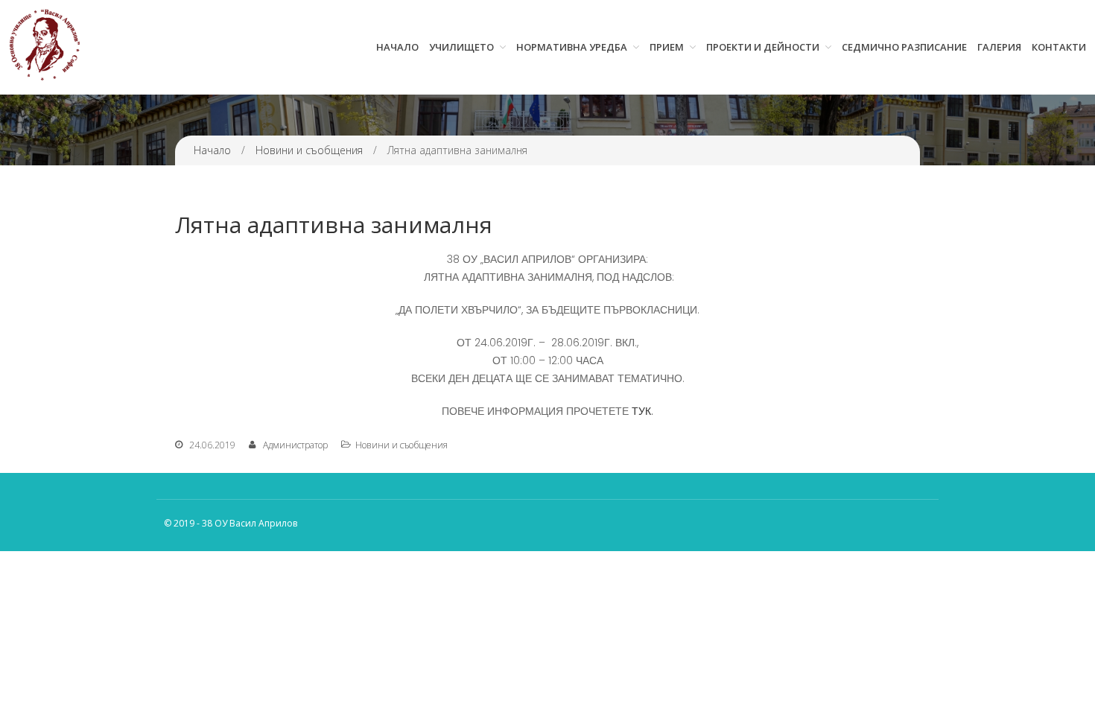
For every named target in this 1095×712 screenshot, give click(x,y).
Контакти (1059, 47)
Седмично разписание (904, 47)
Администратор (295, 445)
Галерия (999, 47)
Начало (397, 47)
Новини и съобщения (309, 150)
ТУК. (642, 411)
